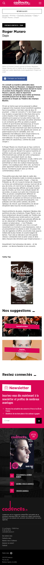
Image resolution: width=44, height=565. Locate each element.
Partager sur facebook (16, 78)
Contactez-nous (6, 538)
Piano (35, 15)
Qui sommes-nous (7, 536)
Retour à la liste (22, 11)
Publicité (4, 545)
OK (39, 421)
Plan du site (5, 560)
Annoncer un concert (8, 543)
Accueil (5, 15)
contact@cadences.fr (8, 532)
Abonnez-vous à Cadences (25, 484)
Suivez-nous (5, 553)
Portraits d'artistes (24, 15)
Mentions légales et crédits (9, 562)
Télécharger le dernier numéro (24, 475)
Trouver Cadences (22, 491)
